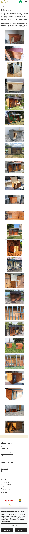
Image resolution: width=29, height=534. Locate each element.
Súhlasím (20, 530)
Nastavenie (14, 525)
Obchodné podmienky (6, 452)
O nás (2, 465)
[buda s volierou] (14, 425)
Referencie (3, 467)
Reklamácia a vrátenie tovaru (7, 456)
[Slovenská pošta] (20, 500)
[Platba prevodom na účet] (20, 505)
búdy (20, 16)
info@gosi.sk (6, 482)
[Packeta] (9, 500)
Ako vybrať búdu (4, 469)
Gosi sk (4, 487)
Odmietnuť (7, 530)
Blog (2, 471)
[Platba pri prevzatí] (9, 505)
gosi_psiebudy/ (6, 489)
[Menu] (25, 1)
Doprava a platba (4, 448)
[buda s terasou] (14, 408)
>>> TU (7, 521)
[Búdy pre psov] (14, 264)
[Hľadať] (17, 1)
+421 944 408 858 (7, 484)
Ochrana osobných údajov (7, 454)
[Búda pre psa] (14, 36)
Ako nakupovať (4, 450)
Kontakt (2, 446)
